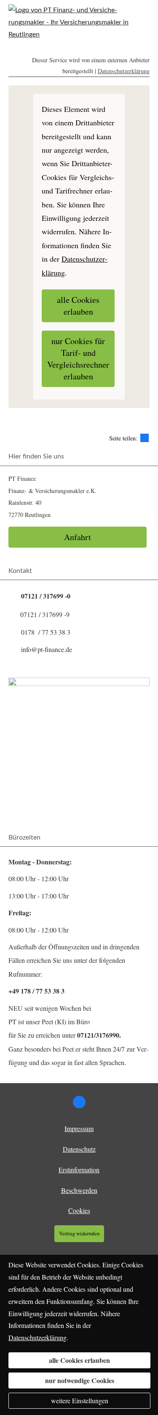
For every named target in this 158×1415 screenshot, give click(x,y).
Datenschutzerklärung (124, 71)
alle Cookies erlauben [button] (78, 305)
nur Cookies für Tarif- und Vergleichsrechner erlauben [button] (78, 358)
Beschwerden (79, 1190)
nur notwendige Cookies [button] (79, 1380)
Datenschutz (79, 1149)
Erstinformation (79, 1169)
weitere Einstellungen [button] (79, 1400)
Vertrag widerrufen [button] (79, 1233)
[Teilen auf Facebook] (144, 438)
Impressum (79, 1128)
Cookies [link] (79, 1210)
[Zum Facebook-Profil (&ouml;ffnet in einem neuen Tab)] (79, 1102)
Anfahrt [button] (77, 537)
